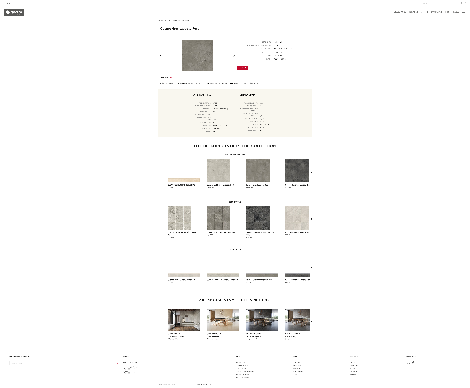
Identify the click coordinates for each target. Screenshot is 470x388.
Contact (295, 374)
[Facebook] (465, 3)
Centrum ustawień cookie (204, 384)
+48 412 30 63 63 (130, 363)
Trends (455, 12)
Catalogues (296, 362)
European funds (354, 371)
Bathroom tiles (240, 362)
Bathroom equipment (242, 374)
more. (172, 78)
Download (353, 374)
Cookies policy (354, 365)
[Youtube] (461, 3)
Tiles (447, 12)
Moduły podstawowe (242, 377)
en (7, 3)
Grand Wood (400, 12)
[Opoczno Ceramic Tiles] (14, 12)
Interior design (434, 12)
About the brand (298, 371)
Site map (352, 362)
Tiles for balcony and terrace (245, 371)
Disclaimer (353, 368)
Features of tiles (201, 95)
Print (241, 68)
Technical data (247, 95)
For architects (416, 12)
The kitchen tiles (241, 368)
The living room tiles (242, 365)
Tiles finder (296, 368)
